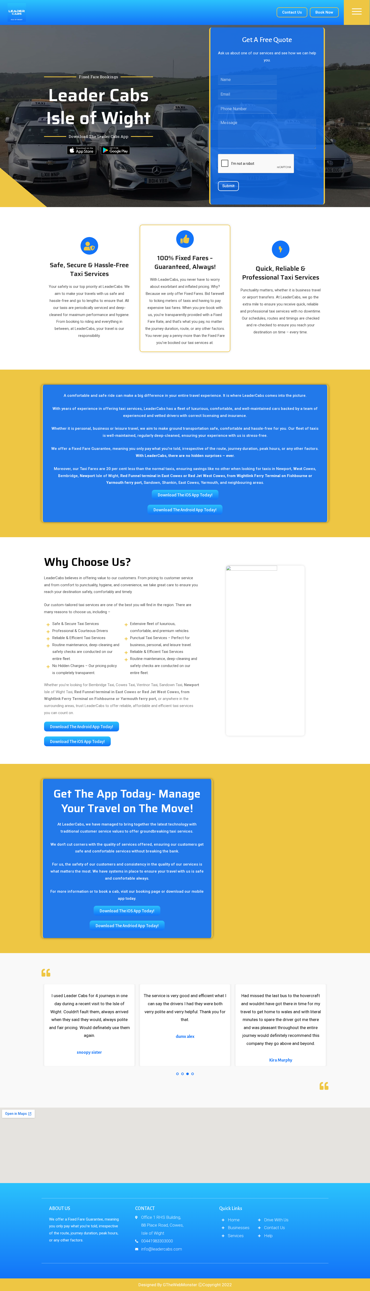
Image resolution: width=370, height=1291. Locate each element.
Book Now (324, 12)
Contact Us (292, 12)
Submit (228, 186)
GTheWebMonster (180, 1284)
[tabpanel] (89, 1025)
